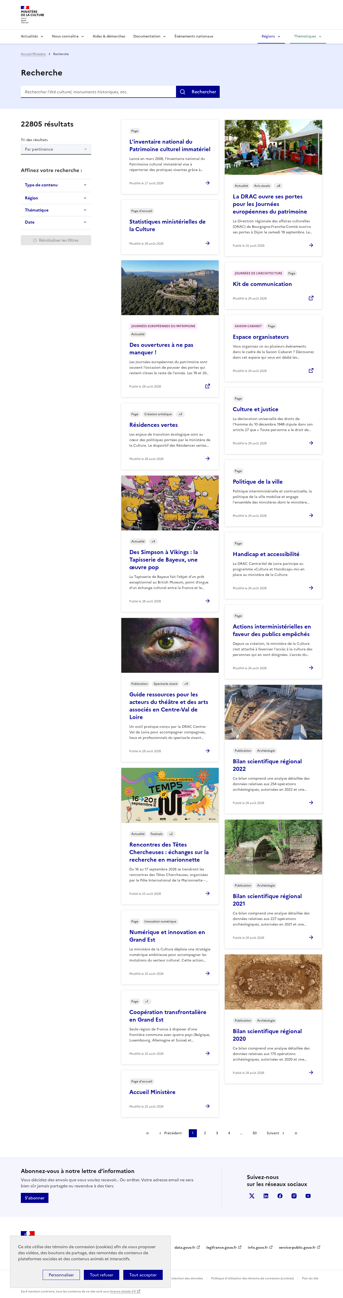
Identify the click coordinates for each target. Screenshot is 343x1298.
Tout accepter (143, 1275)
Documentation (146, 36)
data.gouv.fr (185, 1247)
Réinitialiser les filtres (59, 240)
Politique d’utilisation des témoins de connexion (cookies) (252, 1278)
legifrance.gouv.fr (221, 1247)
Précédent (173, 1133)
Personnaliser (61, 1275)
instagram (294, 1196)
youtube (308, 1196)
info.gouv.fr (258, 1247)
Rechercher (204, 91)
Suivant (273, 1133)
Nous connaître (65, 36)
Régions (268, 36)
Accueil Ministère (33, 54)
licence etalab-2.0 (123, 1291)
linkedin (266, 1196)
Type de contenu (41, 185)
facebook (280, 1196)
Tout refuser (101, 1275)
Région (31, 198)
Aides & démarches (109, 36)
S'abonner (34, 1198)
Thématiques (305, 36)
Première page (148, 1133)
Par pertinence (39, 149)
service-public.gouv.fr (297, 1247)
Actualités (29, 36)
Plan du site (310, 1278)
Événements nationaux (194, 36)
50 (255, 1133)
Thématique (36, 210)
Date (29, 222)
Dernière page (296, 1133)
